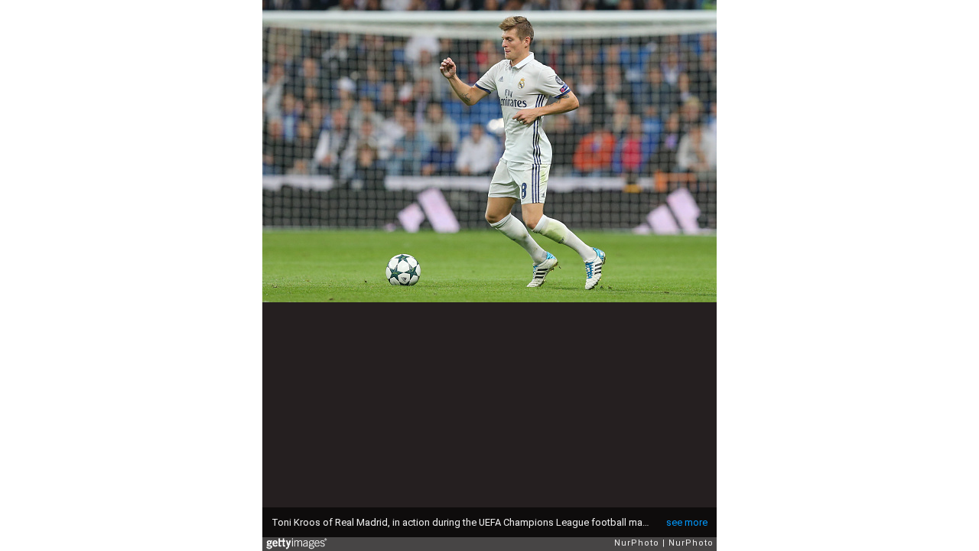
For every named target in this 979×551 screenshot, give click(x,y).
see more (686, 522)
